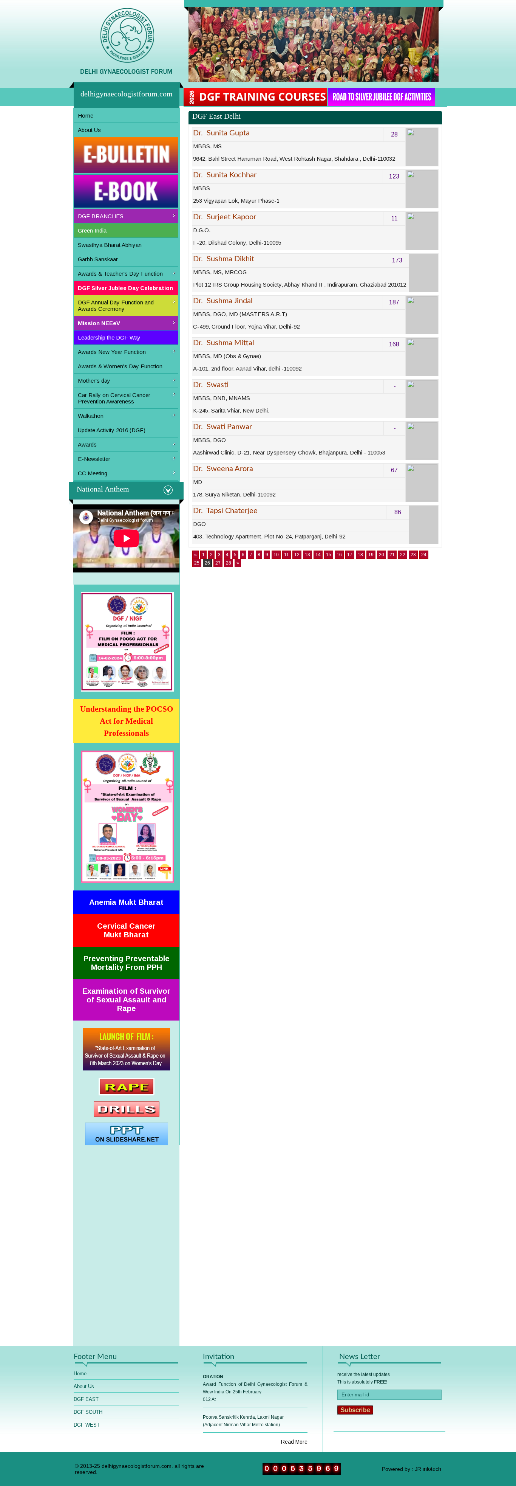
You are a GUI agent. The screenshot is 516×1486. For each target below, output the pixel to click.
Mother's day (94, 380)
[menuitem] (126, 116)
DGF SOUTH (88, 1412)
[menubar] (126, 295)
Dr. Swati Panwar (222, 427)
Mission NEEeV (99, 323)
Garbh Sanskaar (98, 259)
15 (328, 554)
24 (423, 554)
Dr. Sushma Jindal (223, 301)
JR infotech (428, 1469)
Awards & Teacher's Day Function (120, 273)
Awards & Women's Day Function (120, 366)
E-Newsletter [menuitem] (94, 459)
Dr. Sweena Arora (223, 469)
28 (228, 563)
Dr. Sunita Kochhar (224, 175)
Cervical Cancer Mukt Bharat (126, 930)
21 (392, 554)
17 (349, 554)
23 (413, 554)
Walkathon (91, 416)
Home (85, 115)
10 (276, 554)
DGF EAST (86, 1399)
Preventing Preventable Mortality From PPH (126, 962)
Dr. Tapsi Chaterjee (225, 511)
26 (207, 563)
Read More (294, 1442)
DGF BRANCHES (101, 216)
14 (318, 554)
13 (307, 554)
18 (360, 554)
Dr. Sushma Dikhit (223, 259)
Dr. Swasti (211, 385)
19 (371, 554)
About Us (89, 130)
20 (381, 554)
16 (339, 554)
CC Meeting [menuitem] (92, 473)
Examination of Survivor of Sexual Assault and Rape (126, 1000)
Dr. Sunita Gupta (221, 133)
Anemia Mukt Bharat (126, 902)
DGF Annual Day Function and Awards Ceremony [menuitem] (116, 305)
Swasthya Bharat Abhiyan (110, 245)
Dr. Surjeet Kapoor (224, 217)
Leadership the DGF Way (109, 337)
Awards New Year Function (112, 352)
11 (286, 554)
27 (218, 563)
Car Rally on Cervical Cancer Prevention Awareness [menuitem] (114, 398)
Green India (92, 230)
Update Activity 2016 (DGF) (111, 430)
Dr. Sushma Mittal (223, 343)
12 (297, 554)
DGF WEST (87, 1425)
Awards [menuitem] (87, 444)
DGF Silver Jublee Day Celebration (125, 288)
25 (196, 563)
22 (402, 554)
